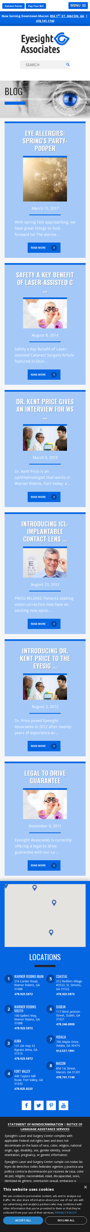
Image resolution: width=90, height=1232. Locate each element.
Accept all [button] (23, 1220)
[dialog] (45, 1207)
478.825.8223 (23, 1089)
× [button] (85, 1187)
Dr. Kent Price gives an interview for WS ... (45, 409)
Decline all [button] (66, 1220)
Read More (38, 247)
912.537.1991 (65, 1051)
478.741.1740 (45, 21)
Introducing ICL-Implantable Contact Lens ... (45, 531)
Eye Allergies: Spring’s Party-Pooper (45, 140)
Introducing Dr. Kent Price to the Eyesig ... (45, 658)
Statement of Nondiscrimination (35, 1124)
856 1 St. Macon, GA (67, 16)
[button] (6, 886)
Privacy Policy (66, 1212)
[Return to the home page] (45, 52)
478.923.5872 (23, 994)
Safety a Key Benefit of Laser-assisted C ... (45, 282)
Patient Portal (13, 6)
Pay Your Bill (36, 6)
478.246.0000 (65, 1024)
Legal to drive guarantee (45, 776)
